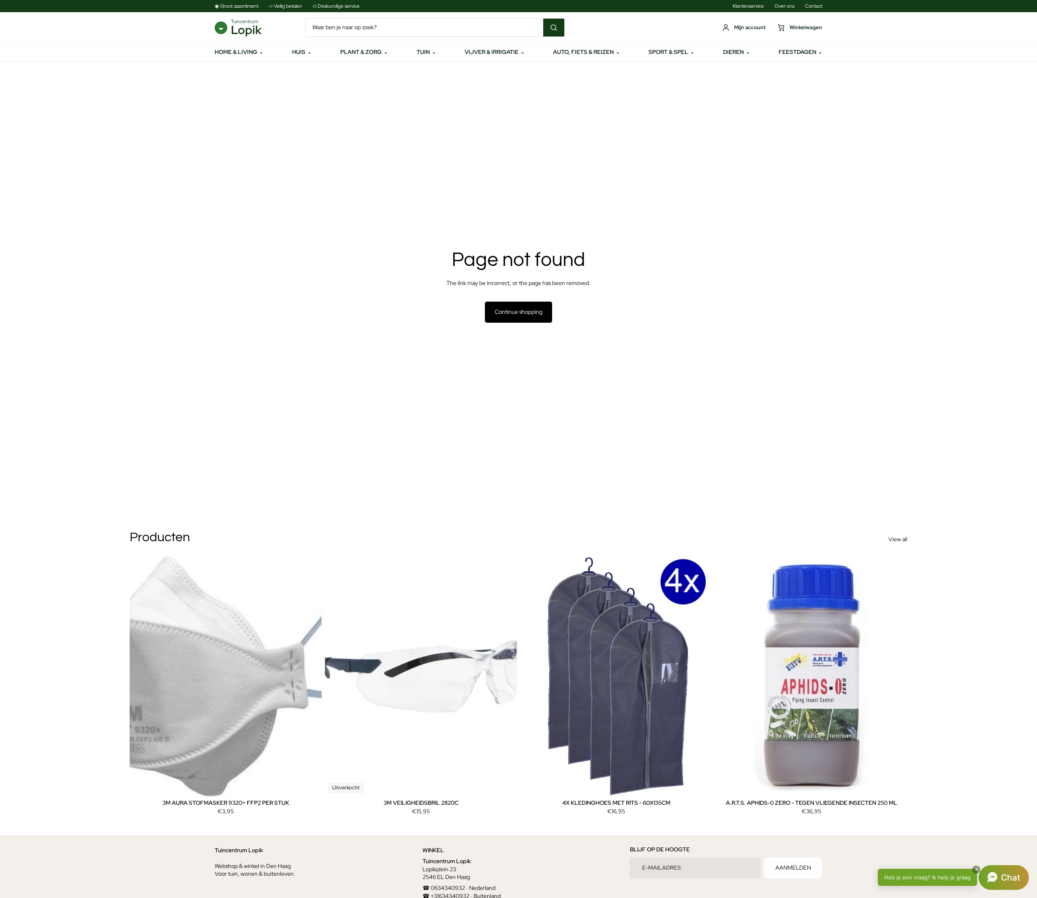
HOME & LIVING (239, 52)
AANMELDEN (793, 867)
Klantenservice (748, 6)
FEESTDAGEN (800, 52)
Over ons (784, 6)
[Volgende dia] (309, 677)
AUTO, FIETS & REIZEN (586, 52)
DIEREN (736, 52)
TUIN (426, 52)
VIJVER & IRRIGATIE (495, 52)
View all (897, 539)
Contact (813, 6)
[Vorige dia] (142, 677)
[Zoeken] (553, 27)
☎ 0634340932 (443, 888)
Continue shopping (518, 311)
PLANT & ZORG (364, 52)
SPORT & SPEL (671, 52)
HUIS (302, 52)
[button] (953, 877)
